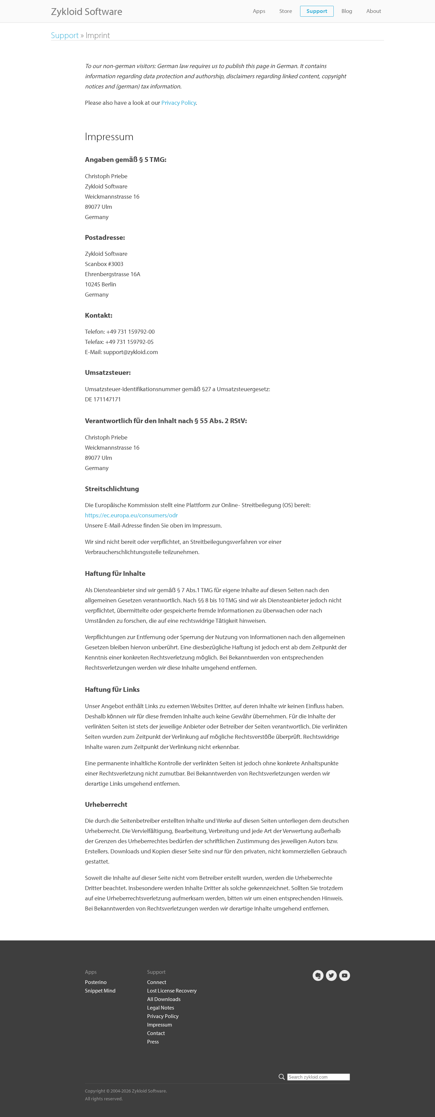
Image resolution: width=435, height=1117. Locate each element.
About (373, 10)
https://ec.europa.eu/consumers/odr (131, 515)
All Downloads (163, 999)
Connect (156, 982)
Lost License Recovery (172, 990)
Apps (259, 10)
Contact (156, 1033)
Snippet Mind (100, 990)
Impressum (159, 1024)
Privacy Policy (178, 102)
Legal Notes (160, 1007)
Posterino (96, 982)
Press (153, 1041)
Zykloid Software (86, 11)
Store (285, 10)
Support (317, 10)
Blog (347, 10)
